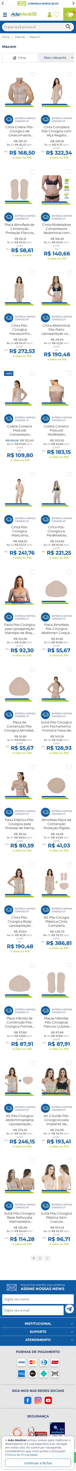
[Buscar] (68, 27)
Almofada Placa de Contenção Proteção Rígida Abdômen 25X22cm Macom (56, 828)
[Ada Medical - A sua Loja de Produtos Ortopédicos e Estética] (23, 16)
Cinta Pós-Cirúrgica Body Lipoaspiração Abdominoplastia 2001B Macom (19, 926)
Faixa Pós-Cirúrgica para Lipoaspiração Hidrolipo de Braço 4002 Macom (19, 631)
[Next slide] (73, 3)
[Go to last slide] (3, 3)
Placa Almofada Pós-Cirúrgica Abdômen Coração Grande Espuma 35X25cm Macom (56, 633)
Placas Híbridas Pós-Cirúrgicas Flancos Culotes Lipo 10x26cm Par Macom (56, 1026)
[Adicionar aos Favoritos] (32, 74)
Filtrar (21, 58)
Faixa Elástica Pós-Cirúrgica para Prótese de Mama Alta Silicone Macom (19, 828)
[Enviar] (69, 1308)
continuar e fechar (38, 1463)
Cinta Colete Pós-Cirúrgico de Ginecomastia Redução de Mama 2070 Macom (19, 135)
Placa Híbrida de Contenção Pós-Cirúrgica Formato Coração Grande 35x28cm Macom (19, 1026)
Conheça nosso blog (43, 3)
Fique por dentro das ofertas (43, 1287)
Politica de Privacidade (21, 1455)
